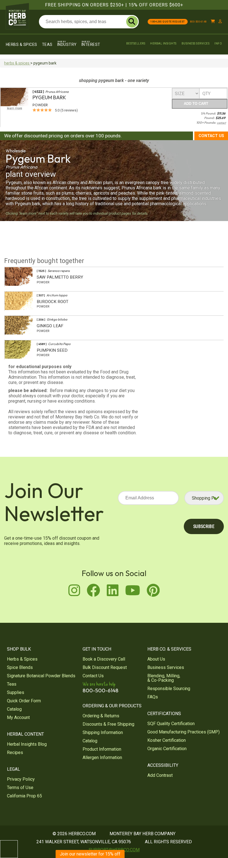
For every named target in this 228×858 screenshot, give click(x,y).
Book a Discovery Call (104, 659)
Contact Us (211, 135)
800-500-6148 (198, 21)
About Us (156, 659)
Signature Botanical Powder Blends (41, 675)
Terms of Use (20, 787)
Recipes (15, 752)
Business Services (196, 43)
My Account (18, 717)
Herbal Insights (163, 43)
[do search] (132, 21)
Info (218, 43)
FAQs (152, 697)
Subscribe (203, 526)
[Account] (220, 22)
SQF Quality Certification (171, 723)
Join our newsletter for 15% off (90, 854)
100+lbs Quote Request (167, 21)
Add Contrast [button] (160, 775)
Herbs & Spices (21, 44)
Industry (67, 43)
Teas (47, 44)
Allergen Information (102, 757)
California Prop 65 (24, 796)
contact (221, 122)
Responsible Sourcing (168, 688)
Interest (90, 43)
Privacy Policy (21, 779)
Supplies (15, 692)
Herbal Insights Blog (27, 744)
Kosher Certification (166, 740)
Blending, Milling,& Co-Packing (163, 678)
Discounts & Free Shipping (108, 724)
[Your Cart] (212, 22)
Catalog (14, 709)
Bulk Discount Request (105, 667)
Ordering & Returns (101, 715)
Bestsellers (135, 43)
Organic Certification (167, 748)
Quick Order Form (24, 700)
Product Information (102, 749)
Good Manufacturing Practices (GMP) (183, 732)
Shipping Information (103, 732)
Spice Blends (20, 667)
